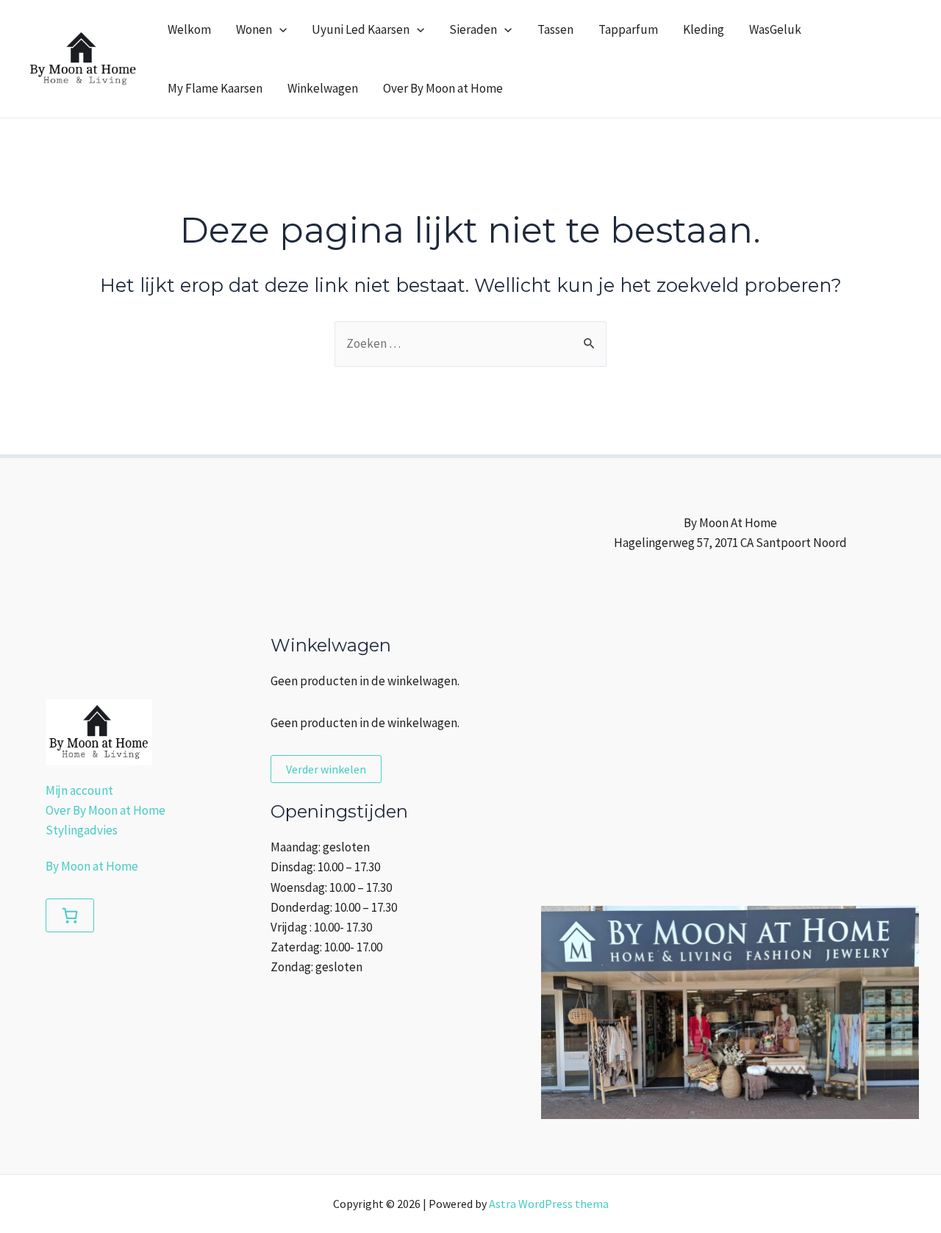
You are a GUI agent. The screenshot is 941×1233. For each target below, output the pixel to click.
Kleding (703, 29)
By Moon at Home (92, 866)
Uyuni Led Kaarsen (360, 29)
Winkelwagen (322, 88)
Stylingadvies (82, 830)
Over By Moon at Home (443, 88)
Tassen (555, 29)
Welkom (189, 29)
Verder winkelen (326, 769)
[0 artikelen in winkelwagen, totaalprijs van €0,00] (70, 915)
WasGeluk (775, 29)
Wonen (254, 29)
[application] (279, 29)
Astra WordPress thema (549, 1203)
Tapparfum (628, 29)
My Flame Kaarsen (215, 88)
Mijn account (79, 790)
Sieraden (473, 29)
